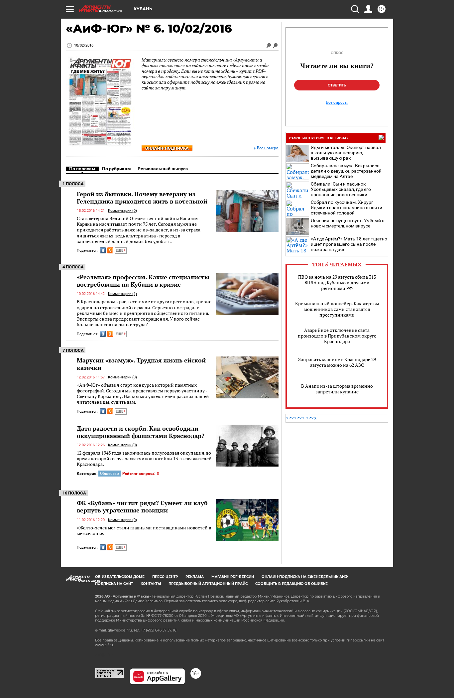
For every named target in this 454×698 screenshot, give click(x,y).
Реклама (194, 577)
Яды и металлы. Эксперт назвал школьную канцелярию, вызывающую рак (346, 153)
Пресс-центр (165, 577)
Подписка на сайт (114, 584)
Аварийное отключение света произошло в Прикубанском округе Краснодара (337, 335)
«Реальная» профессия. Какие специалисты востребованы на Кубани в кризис (143, 280)
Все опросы (337, 102)
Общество (109, 473)
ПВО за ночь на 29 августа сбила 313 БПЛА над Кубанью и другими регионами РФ (337, 282)
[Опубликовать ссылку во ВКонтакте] (103, 250)
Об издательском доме (120, 577)
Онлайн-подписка (167, 148)
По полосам (82, 168)
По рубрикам (116, 168)
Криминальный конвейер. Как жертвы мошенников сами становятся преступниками (337, 309)
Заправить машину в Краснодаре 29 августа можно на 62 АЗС (337, 362)
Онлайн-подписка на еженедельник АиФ (305, 577)
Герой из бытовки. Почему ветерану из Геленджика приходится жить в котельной (142, 197)
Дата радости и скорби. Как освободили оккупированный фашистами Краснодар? (140, 432)
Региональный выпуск (163, 168)
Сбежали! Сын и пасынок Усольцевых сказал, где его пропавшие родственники (341, 189)
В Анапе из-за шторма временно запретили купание (337, 388)
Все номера (268, 148)
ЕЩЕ (120, 250)
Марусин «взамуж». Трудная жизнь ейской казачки (141, 363)
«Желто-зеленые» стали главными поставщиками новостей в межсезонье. (144, 530)
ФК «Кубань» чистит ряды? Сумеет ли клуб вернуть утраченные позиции (142, 506)
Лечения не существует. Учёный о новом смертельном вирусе (348, 223)
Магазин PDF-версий (232, 577)
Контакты (151, 584)
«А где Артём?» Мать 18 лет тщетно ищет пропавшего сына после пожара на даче (349, 244)
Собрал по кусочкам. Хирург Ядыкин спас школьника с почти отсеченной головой (346, 207)
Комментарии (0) (122, 211)
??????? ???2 (301, 418)
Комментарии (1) (122, 294)
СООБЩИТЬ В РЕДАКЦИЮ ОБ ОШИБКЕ (291, 584)
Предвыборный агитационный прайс (208, 584)
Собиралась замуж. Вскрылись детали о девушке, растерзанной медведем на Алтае (346, 171)
